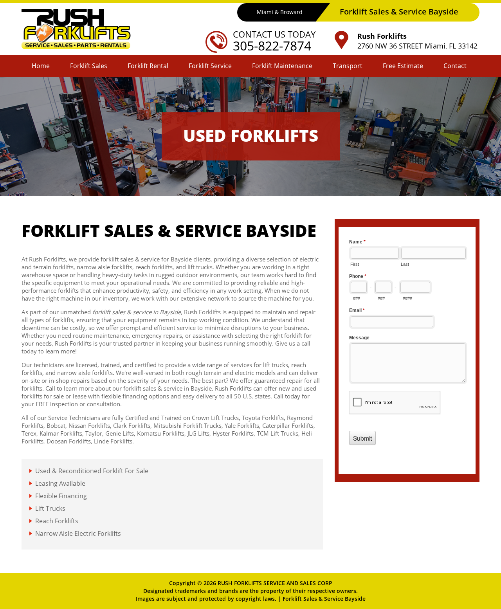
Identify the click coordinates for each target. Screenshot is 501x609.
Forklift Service (210, 65)
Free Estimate (403, 65)
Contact (455, 65)
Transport (347, 65)
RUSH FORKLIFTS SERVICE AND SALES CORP (275, 583)
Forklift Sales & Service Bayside (324, 598)
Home (41, 65)
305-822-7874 (272, 45)
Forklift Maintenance (282, 65)
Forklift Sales (88, 65)
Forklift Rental (148, 65)
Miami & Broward (280, 12)
